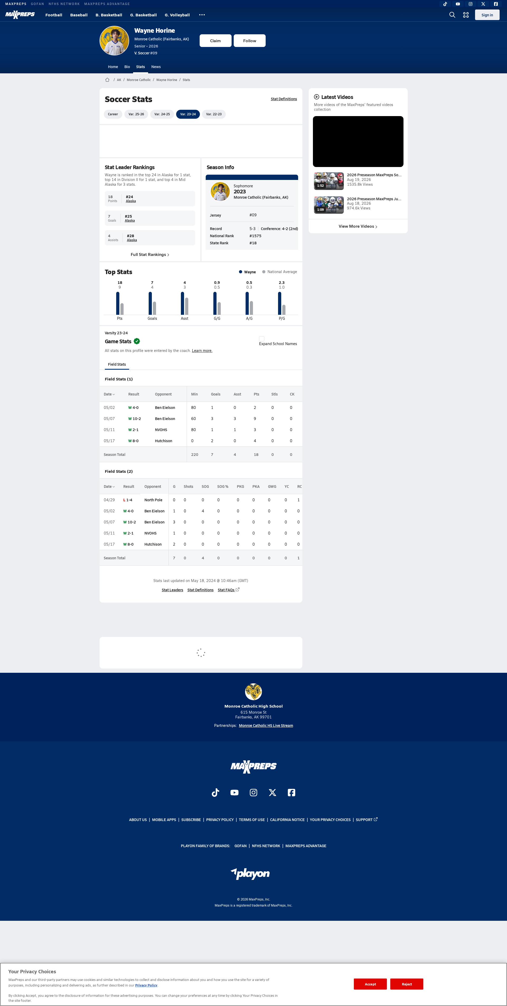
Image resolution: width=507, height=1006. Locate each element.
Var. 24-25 (162, 114)
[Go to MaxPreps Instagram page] (253, 793)
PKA (256, 486)
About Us (138, 819)
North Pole (153, 499)
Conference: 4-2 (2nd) (279, 228)
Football (53, 15)
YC (287, 486)
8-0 (136, 440)
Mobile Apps (164, 819)
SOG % (222, 486)
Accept (370, 983)
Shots (188, 486)
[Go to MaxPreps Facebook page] (291, 793)
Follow (249, 40)
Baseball (79, 15)
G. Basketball (143, 15)
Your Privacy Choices (330, 819)
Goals (215, 394)
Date (108, 394)
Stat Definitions (284, 98)
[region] (253, 984)
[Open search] (452, 15)
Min (194, 394)
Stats (140, 66)
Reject (407, 983)
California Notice (287, 819)
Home (113, 66)
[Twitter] (483, 4)
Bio (127, 66)
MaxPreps (16, 4)
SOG (205, 486)
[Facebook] (496, 4)
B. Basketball (109, 15)
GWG (272, 486)
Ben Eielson (165, 407)
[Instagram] (470, 4)
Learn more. (202, 350)
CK (292, 394)
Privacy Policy (220, 819)
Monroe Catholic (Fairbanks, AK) (161, 38)
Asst (237, 394)
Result (133, 394)
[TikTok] (445, 4)
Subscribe (191, 819)
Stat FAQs (226, 589)
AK (119, 80)
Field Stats (117, 364)
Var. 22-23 (214, 114)
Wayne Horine (154, 30)
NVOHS (161, 429)
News (156, 66)
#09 (145, 52)
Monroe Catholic (139, 80)
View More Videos (356, 226)
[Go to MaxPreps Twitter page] (272, 793)
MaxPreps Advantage (107, 4)
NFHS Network (64, 4)
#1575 (255, 235)
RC (299, 486)
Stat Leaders (172, 589)
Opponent (163, 394)
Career (113, 114)
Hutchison (163, 440)
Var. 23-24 (188, 114)
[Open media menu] (466, 15)
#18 (253, 242)
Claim (215, 40)
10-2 (137, 418)
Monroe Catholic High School (253, 706)
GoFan (37, 4)
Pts (256, 394)
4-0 (136, 407)
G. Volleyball (177, 15)
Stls (274, 394)
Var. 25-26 (136, 114)
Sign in (487, 14)
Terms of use (252, 819)
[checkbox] (261, 338)
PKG (240, 486)
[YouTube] (458, 4)
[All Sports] (202, 15)
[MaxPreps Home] (20, 15)
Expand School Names (278, 343)
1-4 (129, 499)
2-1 (136, 429)
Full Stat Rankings (148, 254)
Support (364, 819)
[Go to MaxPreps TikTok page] (215, 793)
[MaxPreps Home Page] (107, 79)
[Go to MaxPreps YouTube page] (234, 793)
